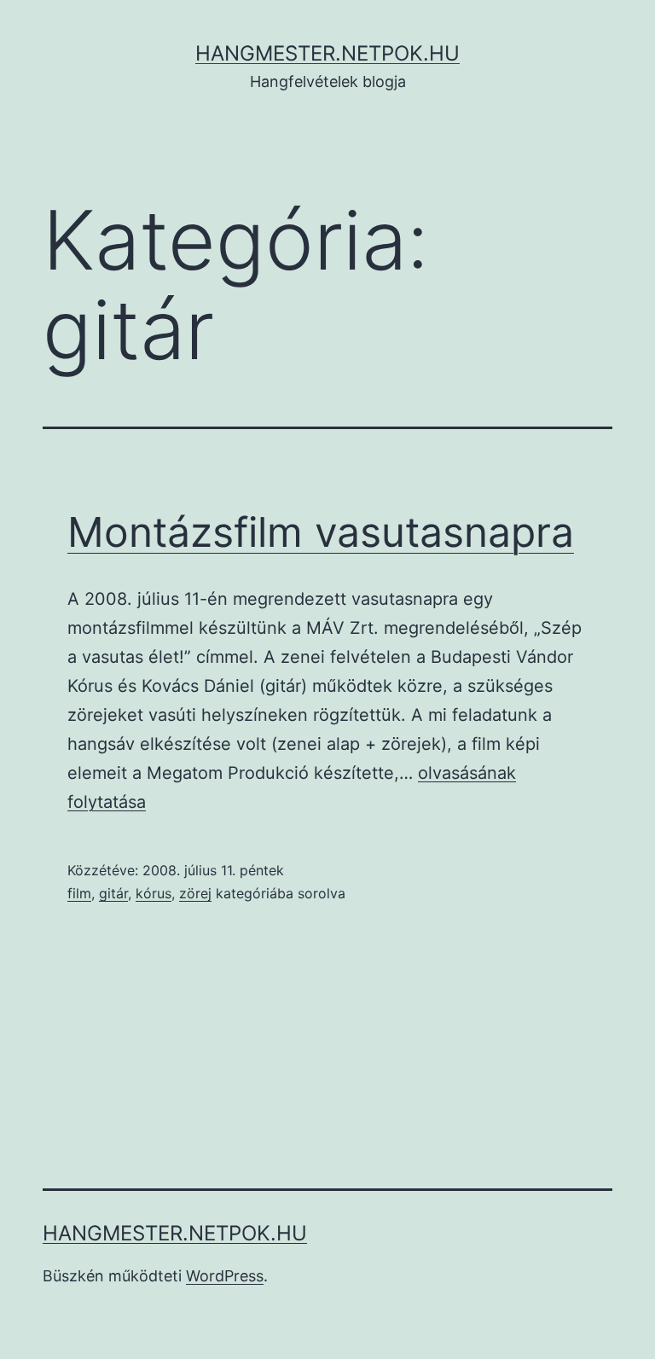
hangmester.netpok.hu (327, 53)
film (79, 893)
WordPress (225, 1276)
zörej (195, 893)
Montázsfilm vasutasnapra (320, 532)
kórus (153, 893)
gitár (113, 893)
